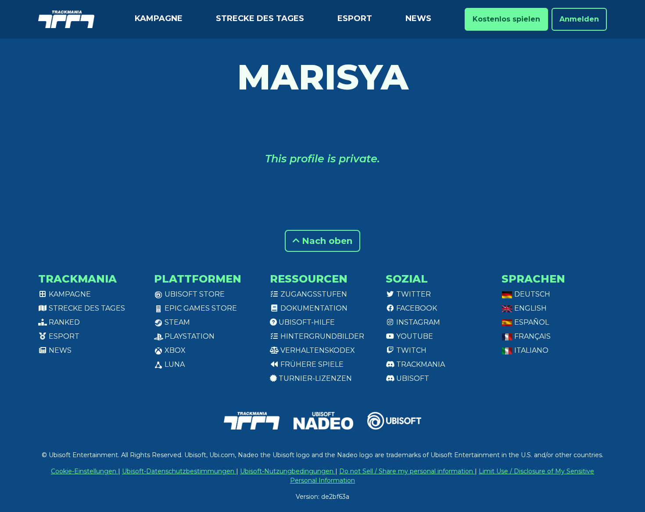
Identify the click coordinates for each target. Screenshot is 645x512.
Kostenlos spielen (506, 19)
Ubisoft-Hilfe (306, 322)
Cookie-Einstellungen (84, 471)
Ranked (63, 322)
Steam (176, 322)
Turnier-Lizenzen (314, 378)
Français (531, 336)
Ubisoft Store (194, 294)
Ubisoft (411, 378)
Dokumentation (313, 308)
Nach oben (325, 241)
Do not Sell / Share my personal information (407, 471)
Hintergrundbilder (321, 336)
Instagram (417, 322)
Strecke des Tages (260, 18)
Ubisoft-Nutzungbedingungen (287, 471)
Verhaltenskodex (317, 350)
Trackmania (419, 364)
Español (530, 322)
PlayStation (189, 336)
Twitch (410, 350)
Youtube (413, 336)
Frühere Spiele (311, 364)
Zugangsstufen (313, 294)
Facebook (415, 308)
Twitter (412, 294)
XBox (174, 350)
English (529, 308)
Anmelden (579, 19)
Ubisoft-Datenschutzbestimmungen (179, 471)
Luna (174, 364)
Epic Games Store (200, 308)
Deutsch (531, 294)
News (418, 18)
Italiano (530, 350)
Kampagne (159, 18)
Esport (354, 18)
